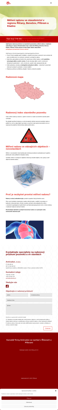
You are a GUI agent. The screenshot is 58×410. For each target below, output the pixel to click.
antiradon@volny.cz (11, 278)
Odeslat (48, 328)
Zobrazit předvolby (29, 406)
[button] (55, 391)
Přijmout (29, 398)
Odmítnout (29, 402)
